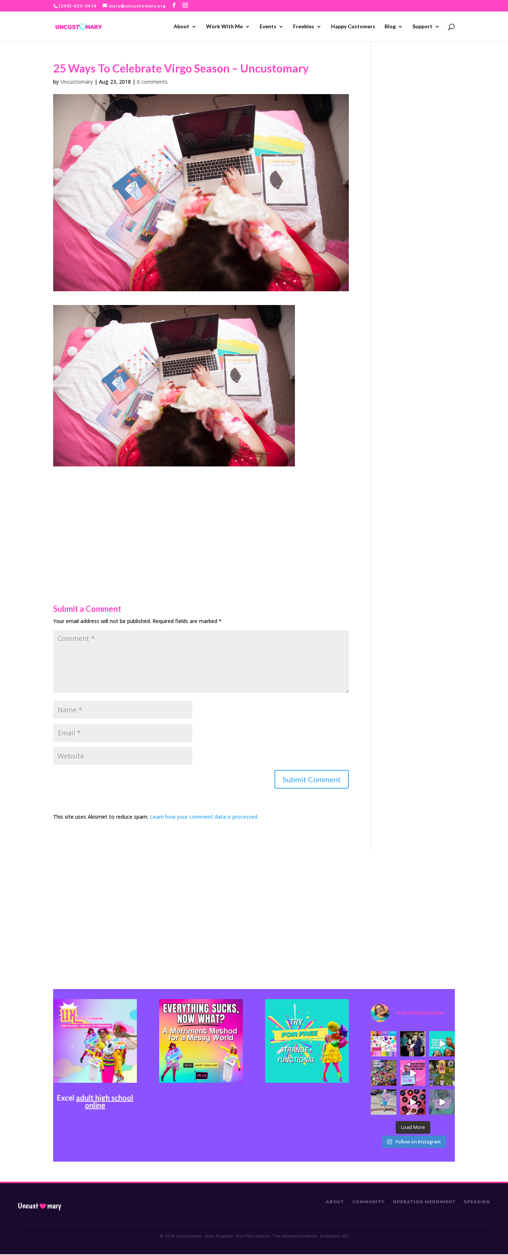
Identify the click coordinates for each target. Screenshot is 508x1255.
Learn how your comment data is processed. (204, 816)
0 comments (152, 81)
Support (422, 26)
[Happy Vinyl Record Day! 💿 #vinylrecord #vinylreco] (412, 1102)
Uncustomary (76, 81)
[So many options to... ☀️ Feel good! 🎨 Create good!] (383, 1043)
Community (368, 1202)
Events (268, 26)
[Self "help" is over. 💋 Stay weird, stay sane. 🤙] (441, 1043)
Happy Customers (353, 26)
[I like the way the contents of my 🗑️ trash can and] (383, 1072)
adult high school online (104, 1101)
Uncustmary (39, 1205)
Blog (390, 26)
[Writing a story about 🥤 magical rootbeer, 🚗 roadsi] (441, 1102)
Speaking (477, 1202)
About (181, 26)
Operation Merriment (424, 1202)
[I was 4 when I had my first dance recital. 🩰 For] (412, 1043)
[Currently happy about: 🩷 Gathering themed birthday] (441, 1072)
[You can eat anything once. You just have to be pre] (412, 1072)
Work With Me (224, 26)
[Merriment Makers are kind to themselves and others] (383, 1102)
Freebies (303, 26)
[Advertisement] (201, 518)
